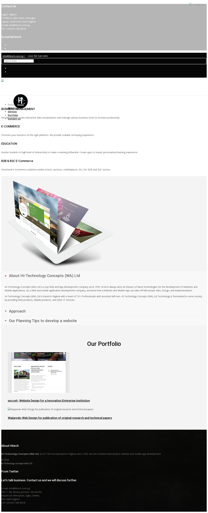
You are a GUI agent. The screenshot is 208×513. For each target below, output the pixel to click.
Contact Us (14, 118)
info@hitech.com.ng (13, 56)
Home (11, 104)
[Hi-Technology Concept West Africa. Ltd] (24, 91)
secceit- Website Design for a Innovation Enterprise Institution (49, 400)
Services (12, 111)
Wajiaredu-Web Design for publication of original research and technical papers (60, 418)
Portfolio (13, 115)
